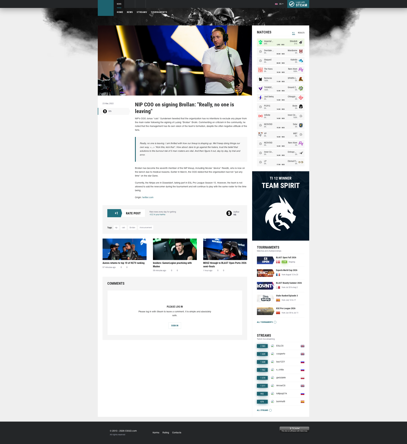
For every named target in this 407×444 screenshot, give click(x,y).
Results (301, 33)
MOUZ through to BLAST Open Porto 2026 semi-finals (224, 264)
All (293, 33)
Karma (156, 433)
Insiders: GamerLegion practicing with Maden (172, 264)
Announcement (146, 228)
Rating (165, 433)
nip (116, 228)
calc (123, 228)
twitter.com (147, 198)
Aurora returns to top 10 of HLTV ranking (124, 262)
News (119, 4)
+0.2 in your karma (157, 214)
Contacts (176, 433)
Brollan (132, 228)
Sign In (174, 325)
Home (120, 12)
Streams (142, 12)
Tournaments (159, 12)
